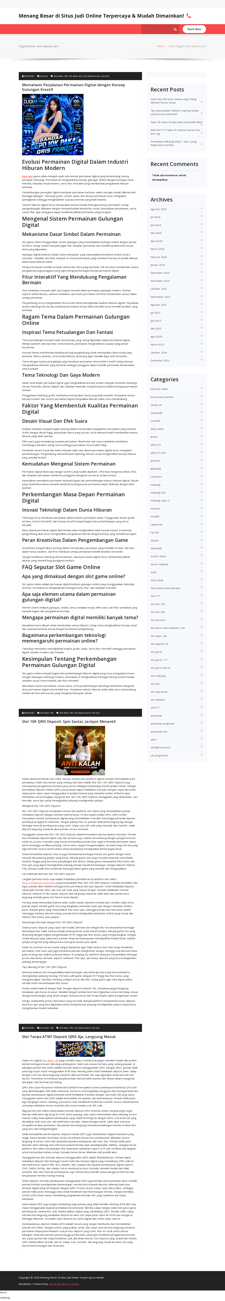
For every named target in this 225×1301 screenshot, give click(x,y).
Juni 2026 (156, 225)
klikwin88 (156, 468)
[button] (175, 29)
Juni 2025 (156, 320)
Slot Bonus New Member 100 (168, 628)
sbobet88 (156, 548)
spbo (153, 739)
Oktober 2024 (159, 352)
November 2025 (160, 280)
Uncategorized (159, 755)
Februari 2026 (159, 257)
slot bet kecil (158, 620)
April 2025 (156, 336)
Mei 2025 (156, 328)
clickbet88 (156, 413)
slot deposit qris (92, 76)
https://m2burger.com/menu (38, 882)
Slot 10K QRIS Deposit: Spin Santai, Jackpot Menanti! (68, 721)
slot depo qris (76, 76)
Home (160, 46)
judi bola (155, 460)
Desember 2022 (160, 360)
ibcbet (154, 436)
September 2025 (160, 296)
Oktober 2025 (159, 288)
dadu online (157, 428)
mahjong (155, 484)
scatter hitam (158, 556)
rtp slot (155, 532)
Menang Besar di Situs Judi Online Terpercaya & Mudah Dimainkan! (101, 16)
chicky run (156, 404)
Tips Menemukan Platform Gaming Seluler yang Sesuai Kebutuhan (175, 112)
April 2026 (156, 241)
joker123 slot (158, 452)
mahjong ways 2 (160, 500)
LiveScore (156, 476)
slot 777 (155, 596)
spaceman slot (159, 731)
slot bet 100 (158, 604)
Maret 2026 (157, 249)
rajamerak (156, 524)
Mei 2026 (156, 233)
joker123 (156, 444)
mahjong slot (158, 492)
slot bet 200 (158, 612)
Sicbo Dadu (157, 580)
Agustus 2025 (159, 304)
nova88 (155, 516)
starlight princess (161, 747)
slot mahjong (158, 675)
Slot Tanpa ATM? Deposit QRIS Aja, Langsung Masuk (69, 1036)
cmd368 (155, 420)
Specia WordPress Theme (64, 1284)
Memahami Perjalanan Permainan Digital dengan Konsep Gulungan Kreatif (73, 87)
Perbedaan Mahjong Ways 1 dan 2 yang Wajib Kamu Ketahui (174, 143)
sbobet (155, 540)
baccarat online (159, 389)
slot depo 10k (61, 76)
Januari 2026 (158, 264)
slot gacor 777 (159, 659)
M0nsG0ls (29, 76)
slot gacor (156, 651)
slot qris (44, 76)
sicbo (154, 572)
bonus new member (162, 397)
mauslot (155, 508)
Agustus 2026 (159, 209)
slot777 (155, 707)
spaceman (156, 715)
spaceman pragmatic (163, 723)
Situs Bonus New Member (166, 588)
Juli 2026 (155, 217)
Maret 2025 (157, 344)
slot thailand (158, 699)
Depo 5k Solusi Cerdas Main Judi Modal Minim (177, 122)
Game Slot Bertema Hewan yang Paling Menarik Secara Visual (173, 100)
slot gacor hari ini (160, 667)
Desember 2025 (160, 272)
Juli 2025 (155, 312)
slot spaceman (159, 691)
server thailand (159, 564)
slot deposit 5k (159, 643)
